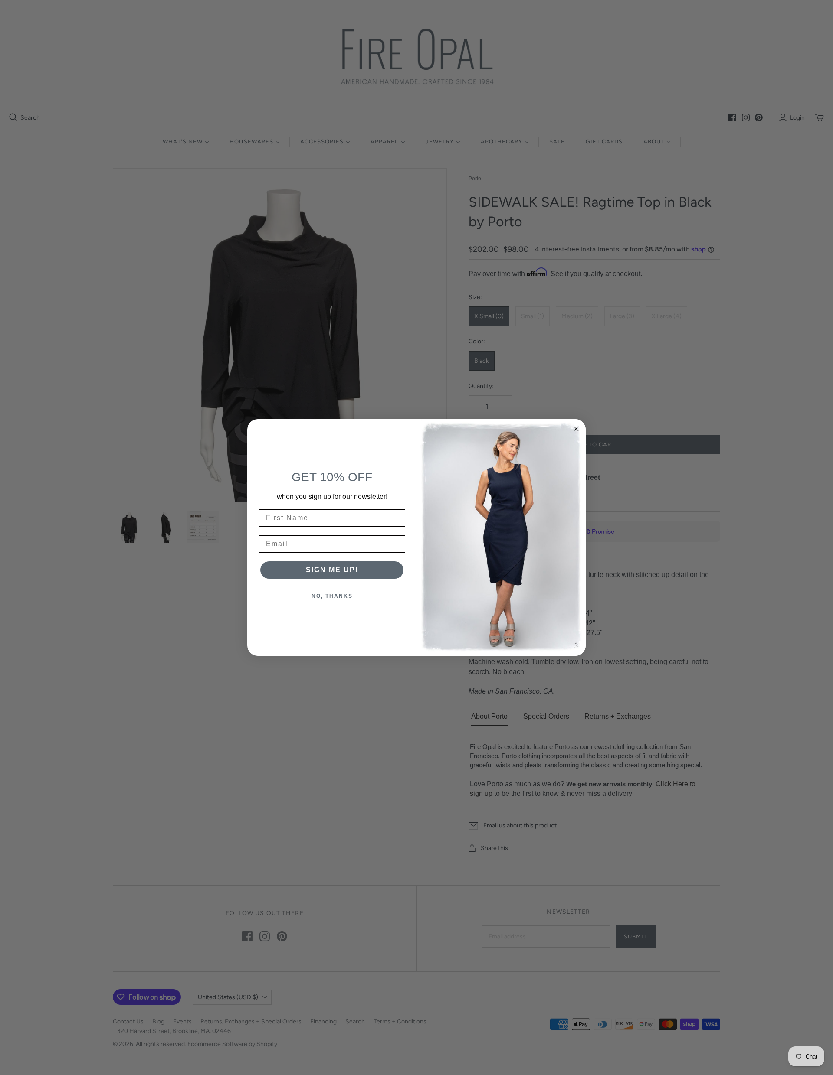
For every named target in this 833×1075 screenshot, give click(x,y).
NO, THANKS (332, 596)
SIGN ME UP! (332, 569)
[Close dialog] (576, 428)
